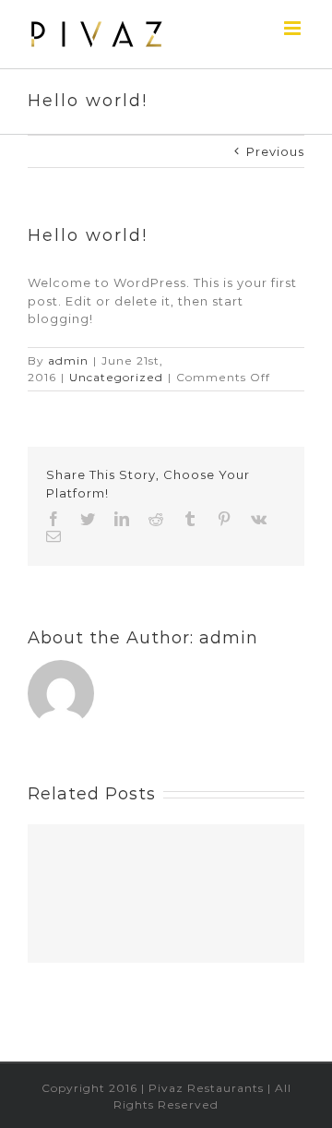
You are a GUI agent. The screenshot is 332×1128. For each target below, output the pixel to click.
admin (68, 360)
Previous (275, 151)
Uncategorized (116, 377)
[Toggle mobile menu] (294, 28)
